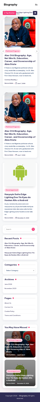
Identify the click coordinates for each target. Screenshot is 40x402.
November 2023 (10, 288)
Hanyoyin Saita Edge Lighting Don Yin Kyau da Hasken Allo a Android (18, 197)
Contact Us (9, 307)
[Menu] (36, 4)
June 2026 (8, 284)
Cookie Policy (9, 311)
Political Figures (12, 51)
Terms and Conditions (13, 315)
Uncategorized (12, 190)
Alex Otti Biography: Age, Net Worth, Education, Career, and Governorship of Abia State (19, 245)
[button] (11, 79)
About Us (8, 303)
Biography (10, 4)
